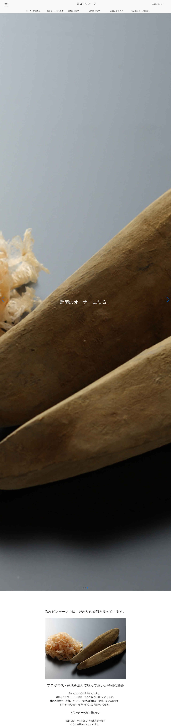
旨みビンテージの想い (140, 11)
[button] (83, 587)
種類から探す (73, 11)
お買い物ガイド (116, 11)
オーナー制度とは (33, 11)
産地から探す (94, 11)
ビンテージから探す (55, 11)
